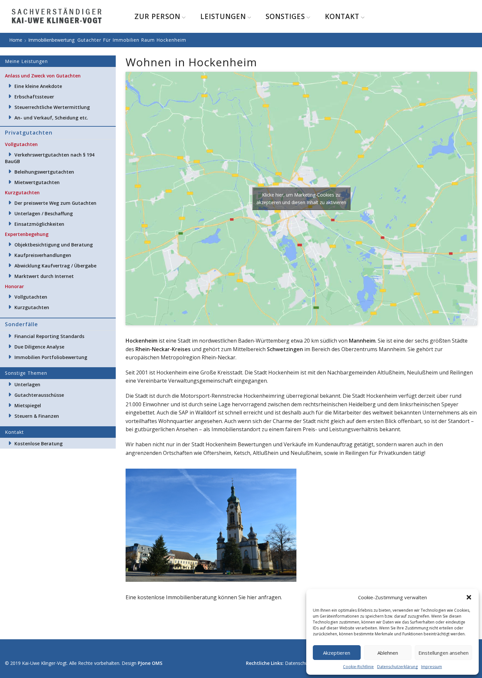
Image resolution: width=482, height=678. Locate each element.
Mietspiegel (27, 405)
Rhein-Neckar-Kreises (163, 349)
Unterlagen (27, 384)
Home (15, 40)
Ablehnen (387, 652)
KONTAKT (342, 16)
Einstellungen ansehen (443, 652)
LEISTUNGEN (223, 16)
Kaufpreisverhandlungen (42, 255)
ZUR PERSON (157, 16)
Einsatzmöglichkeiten (39, 224)
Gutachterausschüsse (39, 395)
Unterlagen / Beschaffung (43, 213)
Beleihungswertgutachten (44, 172)
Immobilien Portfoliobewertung (50, 357)
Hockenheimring (264, 395)
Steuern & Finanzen (36, 416)
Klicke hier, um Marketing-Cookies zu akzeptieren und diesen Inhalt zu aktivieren (301, 198)
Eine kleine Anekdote (38, 86)
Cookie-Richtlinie (358, 666)
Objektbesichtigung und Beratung (53, 245)
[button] (469, 597)
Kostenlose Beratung (38, 443)
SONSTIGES (285, 16)
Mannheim (362, 340)
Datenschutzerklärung (397, 666)
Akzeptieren (336, 652)
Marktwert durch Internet (44, 276)
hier (252, 597)
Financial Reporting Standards (49, 336)
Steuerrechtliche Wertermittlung (52, 107)
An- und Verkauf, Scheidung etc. (51, 118)
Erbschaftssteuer (34, 97)
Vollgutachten (30, 297)
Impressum (431, 666)
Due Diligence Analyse (39, 347)
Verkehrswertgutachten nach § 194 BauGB (49, 158)
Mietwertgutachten (37, 182)
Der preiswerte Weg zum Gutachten (55, 203)
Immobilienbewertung (51, 40)
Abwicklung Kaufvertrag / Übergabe (55, 266)
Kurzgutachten (31, 307)
